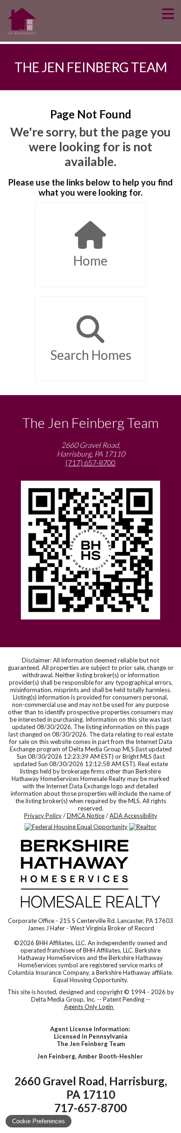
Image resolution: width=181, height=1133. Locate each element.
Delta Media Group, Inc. (63, 999)
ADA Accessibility (133, 815)
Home (90, 260)
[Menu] (168, 21)
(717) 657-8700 (90, 462)
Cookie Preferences (38, 1121)
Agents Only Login (89, 1006)
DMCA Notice (85, 815)
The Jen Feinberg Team (90, 67)
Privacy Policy (43, 815)
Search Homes (90, 355)
